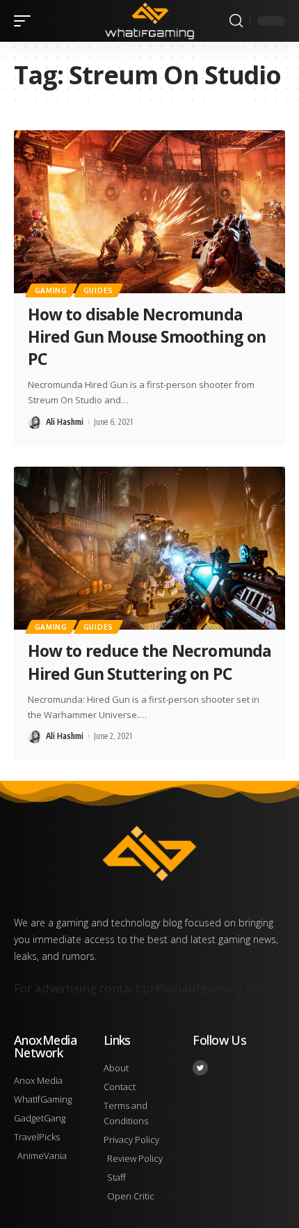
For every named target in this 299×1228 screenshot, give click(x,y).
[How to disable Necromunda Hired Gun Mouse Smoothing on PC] (149, 211)
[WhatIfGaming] (149, 21)
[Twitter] (200, 1067)
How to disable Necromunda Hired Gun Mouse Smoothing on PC (147, 336)
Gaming (51, 290)
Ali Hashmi (64, 422)
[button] (26, 20)
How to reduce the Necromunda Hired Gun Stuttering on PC (150, 661)
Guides (98, 290)
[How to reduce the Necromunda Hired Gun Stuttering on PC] (149, 548)
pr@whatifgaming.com (206, 988)
